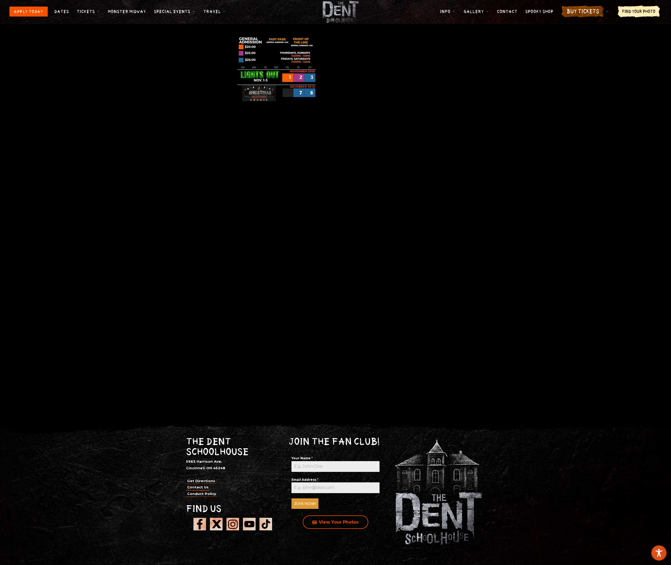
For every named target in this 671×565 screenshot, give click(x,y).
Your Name (302, 458)
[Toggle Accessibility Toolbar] (659, 553)
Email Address (304, 480)
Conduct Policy (201, 494)
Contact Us (198, 487)
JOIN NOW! (305, 503)
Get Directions (201, 481)
